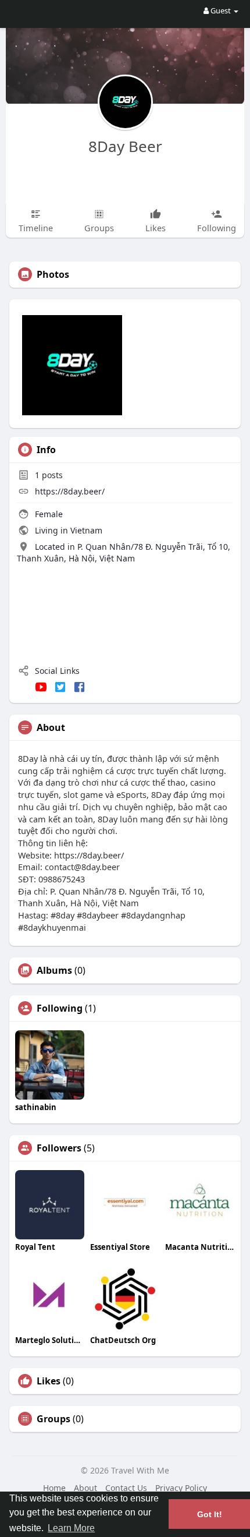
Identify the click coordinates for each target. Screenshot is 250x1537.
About (85, 1487)
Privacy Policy (181, 1487)
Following (60, 1008)
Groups (53, 1418)
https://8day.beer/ (70, 491)
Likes (48, 1381)
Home (54, 1487)
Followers (59, 1148)
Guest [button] (221, 10)
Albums (54, 970)
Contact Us (126, 1487)
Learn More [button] (71, 1528)
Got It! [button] (209, 1514)
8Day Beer (125, 146)
